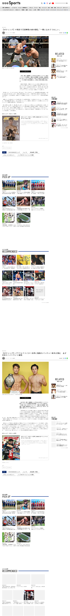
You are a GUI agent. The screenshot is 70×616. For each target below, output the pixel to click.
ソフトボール (14, 7)
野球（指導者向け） (6, 7)
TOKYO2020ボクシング (14, 152)
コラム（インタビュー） (9, 155)
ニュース (25, 152)
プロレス (31, 7)
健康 (27, 9)
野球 (38, 9)
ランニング (44, 7)
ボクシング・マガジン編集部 (10, 32)
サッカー (42, 9)
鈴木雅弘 (9, 467)
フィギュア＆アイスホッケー (8, 9)
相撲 (52, 7)
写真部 (23, 9)
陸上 (40, 7)
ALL (4, 152)
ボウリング (65, 7)
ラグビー (65, 9)
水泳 (49, 7)
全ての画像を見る (25, 71)
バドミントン (59, 9)
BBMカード (18, 9)
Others (30, 9)
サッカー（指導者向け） (23, 7)
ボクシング (59, 7)
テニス (47, 9)
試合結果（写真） (34, 152)
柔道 (55, 7)
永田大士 (4, 467)
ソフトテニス (52, 9)
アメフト (36, 7)
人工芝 (34, 9)
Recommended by (44, 302)
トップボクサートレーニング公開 (25, 155)
